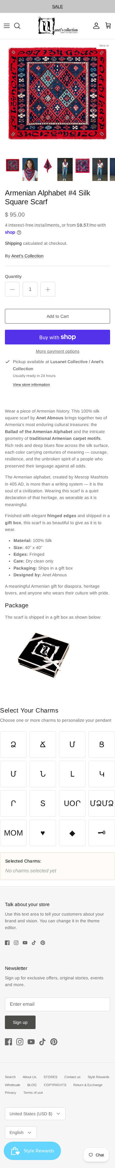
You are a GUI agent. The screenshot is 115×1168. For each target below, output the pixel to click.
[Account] (95, 31)
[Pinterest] (42, 948)
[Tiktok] (34, 948)
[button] (13, 749)
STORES (50, 1082)
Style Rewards (98, 1082)
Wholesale (12, 1090)
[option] (57, 101)
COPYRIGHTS (55, 1090)
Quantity (13, 281)
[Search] (20, 31)
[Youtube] (25, 948)
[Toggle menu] (6, 31)
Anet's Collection (27, 261)
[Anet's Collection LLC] (58, 31)
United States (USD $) (31, 1118)
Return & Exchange (87, 1090)
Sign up (20, 1027)
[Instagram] (16, 948)
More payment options (57, 356)
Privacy (10, 1098)
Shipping (13, 248)
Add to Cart (58, 321)
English (17, 1137)
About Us (29, 1082)
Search (10, 1082)
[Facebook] (7, 948)
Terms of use (33, 1098)
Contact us (72, 1082)
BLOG (32, 1090)
